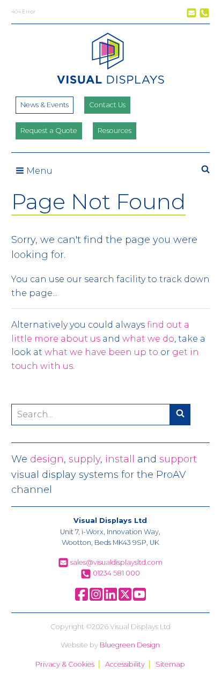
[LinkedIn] (110, 598)
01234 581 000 (115, 573)
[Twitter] (125, 598)
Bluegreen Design (130, 645)
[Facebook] (81, 598)
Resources (114, 131)
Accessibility (125, 664)
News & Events (44, 105)
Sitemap (170, 664)
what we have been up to (101, 352)
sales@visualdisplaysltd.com (116, 562)
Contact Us (107, 105)
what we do (148, 339)
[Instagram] (96, 598)
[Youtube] (139, 598)
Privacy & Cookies (64, 664)
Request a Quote (48, 131)
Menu (38, 171)
